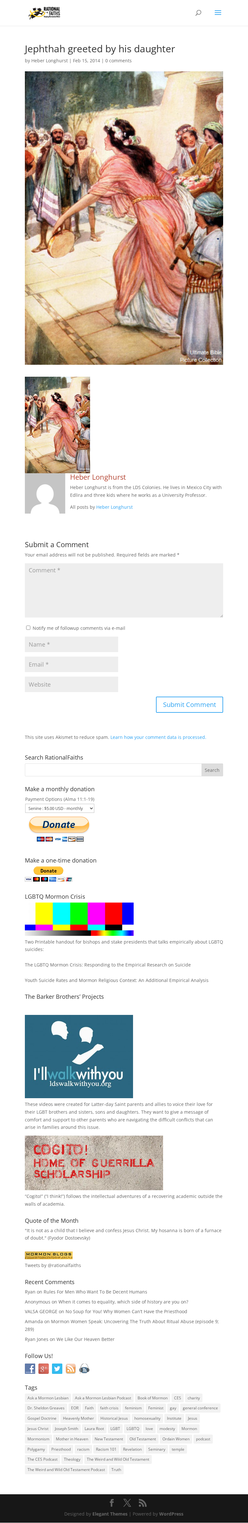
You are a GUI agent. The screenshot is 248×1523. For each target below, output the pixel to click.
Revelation (132, 1449)
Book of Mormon (153, 1398)
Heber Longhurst (49, 60)
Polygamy (36, 1449)
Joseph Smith (66, 1428)
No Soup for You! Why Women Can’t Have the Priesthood (126, 1311)
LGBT (41, 1112)
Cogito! (33, 1196)
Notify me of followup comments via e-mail (79, 628)
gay (173, 1408)
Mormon (189, 1428)
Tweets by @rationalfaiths (53, 1265)
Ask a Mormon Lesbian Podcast (103, 1398)
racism (83, 1449)
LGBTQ (133, 1428)
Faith (89, 1408)
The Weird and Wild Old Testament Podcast (66, 1469)
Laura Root (94, 1428)
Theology (72, 1459)
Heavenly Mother (78, 1418)
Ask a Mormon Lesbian (47, 1398)
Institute (174, 1418)
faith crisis (109, 1408)
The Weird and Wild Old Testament (118, 1459)
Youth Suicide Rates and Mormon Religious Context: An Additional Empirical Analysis (117, 980)
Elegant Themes (110, 1514)
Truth (116, 1469)
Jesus (192, 1418)
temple (178, 1449)
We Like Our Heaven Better (86, 1339)
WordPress (171, 1514)
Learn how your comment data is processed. (158, 737)
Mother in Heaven (72, 1439)
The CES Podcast (42, 1459)
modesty (167, 1428)
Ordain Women (176, 1439)
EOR (74, 1408)
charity (194, 1398)
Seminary (156, 1449)
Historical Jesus (114, 1418)
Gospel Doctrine (42, 1418)
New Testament (109, 1439)
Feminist (155, 1408)
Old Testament (142, 1439)
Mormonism (38, 1439)
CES (177, 1398)
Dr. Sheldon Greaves (46, 1408)
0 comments (118, 60)
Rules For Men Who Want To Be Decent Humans (95, 1292)
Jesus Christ (37, 1428)
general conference (200, 1408)
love (149, 1428)
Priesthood (61, 1449)
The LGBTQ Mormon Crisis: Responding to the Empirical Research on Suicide (108, 965)
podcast (203, 1439)
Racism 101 (106, 1449)
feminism (133, 1408)
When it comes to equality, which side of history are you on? (123, 1302)
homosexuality (147, 1418)
